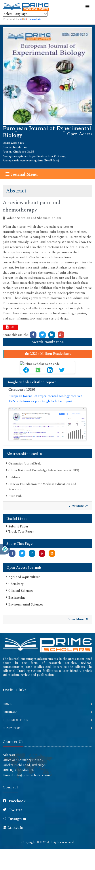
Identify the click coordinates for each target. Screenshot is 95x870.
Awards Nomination (47, 342)
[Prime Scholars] (26, 7)
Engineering (16, 597)
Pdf (11, 327)
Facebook (17, 801)
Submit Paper (18, 526)
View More (76, 506)
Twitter (15, 810)
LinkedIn (15, 828)
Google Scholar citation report (31, 382)
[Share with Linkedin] (32, 553)
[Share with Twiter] (22, 553)
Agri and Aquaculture (24, 577)
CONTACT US (12, 728)
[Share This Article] (26, 370)
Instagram (17, 819)
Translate (35, 19)
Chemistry (15, 584)
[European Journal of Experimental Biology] (47, 75)
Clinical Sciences (20, 590)
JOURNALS (10, 712)
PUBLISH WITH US (15, 720)
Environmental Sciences (25, 604)
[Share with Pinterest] (42, 553)
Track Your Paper (21, 531)
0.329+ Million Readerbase (49, 353)
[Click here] (33, 334)
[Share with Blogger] (52, 553)
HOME (7, 704)
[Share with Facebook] (12, 553)
